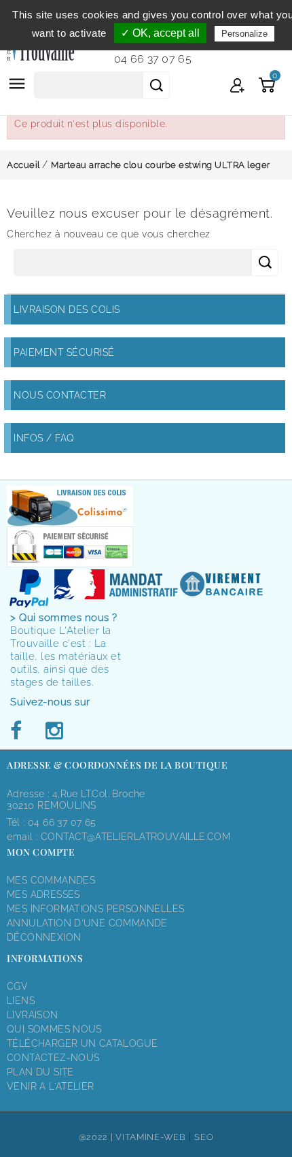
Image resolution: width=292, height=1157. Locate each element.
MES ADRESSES (43, 894)
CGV (17, 986)
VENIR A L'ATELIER (50, 1086)
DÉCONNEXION (44, 937)
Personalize (244, 34)
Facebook (19, 731)
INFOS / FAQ (44, 438)
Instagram (53, 731)
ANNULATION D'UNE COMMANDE (87, 923)
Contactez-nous (53, 1057)
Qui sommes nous (54, 1029)
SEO (203, 1137)
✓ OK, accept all (160, 33)
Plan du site (40, 1072)
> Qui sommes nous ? (63, 617)
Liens (21, 1000)
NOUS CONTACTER (60, 395)
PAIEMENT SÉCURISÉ (64, 352)
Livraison (32, 1014)
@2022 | (97, 1137)
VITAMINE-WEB (150, 1137)
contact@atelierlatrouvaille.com (135, 836)
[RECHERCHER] (156, 85)
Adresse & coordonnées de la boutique (117, 764)
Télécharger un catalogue (82, 1043)
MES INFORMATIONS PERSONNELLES (95, 908)
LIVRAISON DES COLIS (67, 309)
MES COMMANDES (51, 880)
